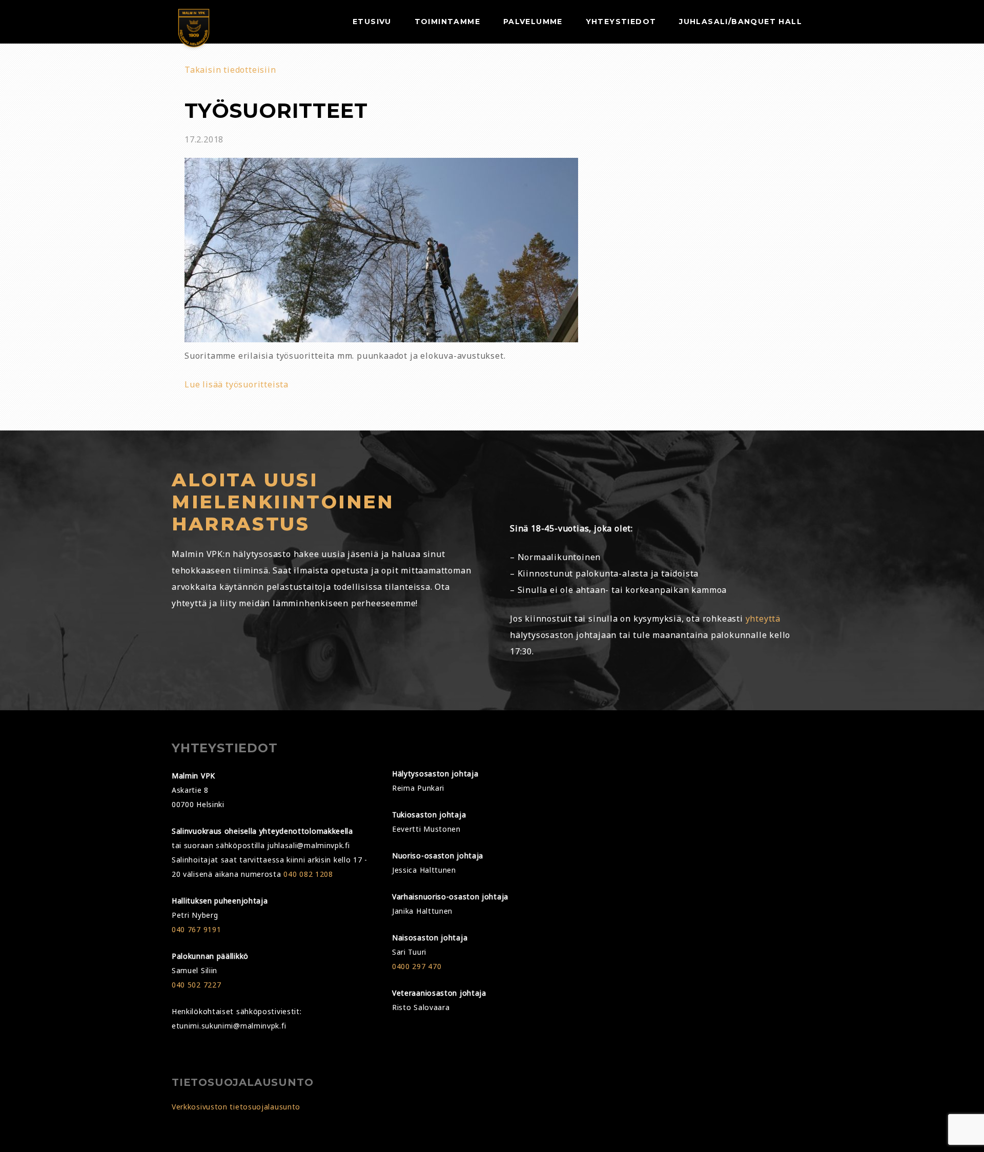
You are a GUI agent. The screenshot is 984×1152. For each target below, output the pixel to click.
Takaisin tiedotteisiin (230, 69)
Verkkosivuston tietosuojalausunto (236, 1107)
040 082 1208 (308, 874)
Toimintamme (447, 21)
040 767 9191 (196, 929)
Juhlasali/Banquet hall (740, 21)
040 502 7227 (196, 985)
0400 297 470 (416, 966)
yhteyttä (763, 618)
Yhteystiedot (621, 21)
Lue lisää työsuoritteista (236, 384)
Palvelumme (533, 21)
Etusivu (372, 21)
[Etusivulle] (193, 30)
